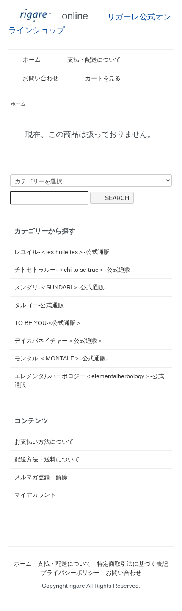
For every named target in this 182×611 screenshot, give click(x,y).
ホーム (32, 59)
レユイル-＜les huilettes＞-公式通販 (62, 251)
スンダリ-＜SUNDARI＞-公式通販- (60, 287)
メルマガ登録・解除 (41, 477)
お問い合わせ (40, 78)
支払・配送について (94, 59)
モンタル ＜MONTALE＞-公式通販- (61, 358)
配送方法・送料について (47, 459)
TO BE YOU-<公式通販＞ (48, 322)
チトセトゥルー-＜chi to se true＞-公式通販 (72, 269)
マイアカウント (35, 494)
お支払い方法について (44, 441)
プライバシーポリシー (70, 572)
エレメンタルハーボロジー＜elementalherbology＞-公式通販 (89, 380)
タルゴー (39, 305)
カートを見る (103, 78)
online (73, 16)
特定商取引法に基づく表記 (132, 563)
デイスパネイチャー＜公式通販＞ (58, 340)
